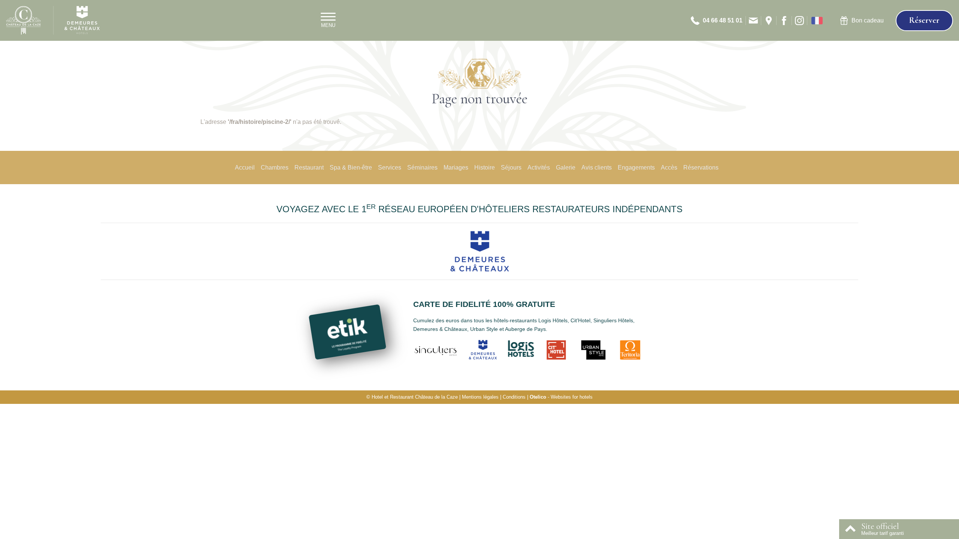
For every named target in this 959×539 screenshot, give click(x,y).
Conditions (514, 397)
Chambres (274, 167)
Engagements (636, 167)
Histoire (484, 167)
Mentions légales (480, 397)
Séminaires (422, 167)
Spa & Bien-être (351, 167)
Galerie (565, 167)
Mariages (456, 167)
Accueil (245, 167)
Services (389, 167)
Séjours (511, 167)
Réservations (701, 167)
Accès (669, 167)
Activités (538, 167)
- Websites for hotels (561, 397)
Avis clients (596, 167)
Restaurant (309, 167)
